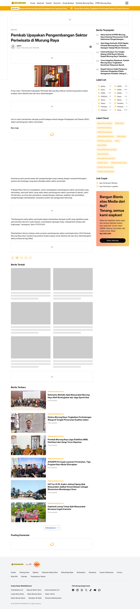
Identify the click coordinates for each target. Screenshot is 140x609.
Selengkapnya (50, 528)
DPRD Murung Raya (103, 3)
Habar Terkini (50, 594)
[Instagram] (77, 590)
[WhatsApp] (12, 257)
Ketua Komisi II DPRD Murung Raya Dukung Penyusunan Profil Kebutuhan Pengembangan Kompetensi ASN (114, 37)
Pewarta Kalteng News (53, 598)
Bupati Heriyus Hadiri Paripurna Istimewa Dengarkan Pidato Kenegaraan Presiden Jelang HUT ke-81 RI (115, 71)
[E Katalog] (28, 564)
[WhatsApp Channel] (99, 590)
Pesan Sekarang (113, 240)
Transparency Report (38, 576)
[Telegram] (26, 257)
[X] (21, 257)
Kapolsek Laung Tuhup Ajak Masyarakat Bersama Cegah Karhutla (66, 507)
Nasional (40, 3)
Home (32, 3)
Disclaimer (92, 572)
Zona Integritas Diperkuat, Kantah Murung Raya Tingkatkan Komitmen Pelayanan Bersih (115, 62)
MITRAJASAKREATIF (22, 603)
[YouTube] (95, 590)
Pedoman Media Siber (50, 572)
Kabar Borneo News (18, 598)
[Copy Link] (30, 257)
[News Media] (36, 564)
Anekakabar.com (17, 590)
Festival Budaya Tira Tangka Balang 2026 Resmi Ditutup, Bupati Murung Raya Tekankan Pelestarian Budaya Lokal (114, 54)
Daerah (49, 3)
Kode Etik (14, 576)
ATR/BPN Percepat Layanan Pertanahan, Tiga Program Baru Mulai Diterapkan (69, 463)
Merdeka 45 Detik (35, 598)
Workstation (81, 572)
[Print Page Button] (90, 47)
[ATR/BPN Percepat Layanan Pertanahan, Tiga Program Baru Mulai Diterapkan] (28, 467)
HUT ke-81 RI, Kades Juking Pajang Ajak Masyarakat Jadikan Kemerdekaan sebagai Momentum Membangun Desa (68, 486)
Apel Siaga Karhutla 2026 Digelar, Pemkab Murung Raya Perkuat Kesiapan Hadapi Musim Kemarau (115, 45)
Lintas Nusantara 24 (52, 590)
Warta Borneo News (34, 594)
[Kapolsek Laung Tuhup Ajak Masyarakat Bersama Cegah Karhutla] (28, 512)
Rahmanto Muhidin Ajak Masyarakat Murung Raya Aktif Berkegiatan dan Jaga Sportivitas (69, 396)
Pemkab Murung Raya (85, 3)
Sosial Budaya (68, 3)
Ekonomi (57, 3)
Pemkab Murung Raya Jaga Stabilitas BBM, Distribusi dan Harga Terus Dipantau (68, 440)
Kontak (13, 572)
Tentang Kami (24, 572)
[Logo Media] (17, 564)
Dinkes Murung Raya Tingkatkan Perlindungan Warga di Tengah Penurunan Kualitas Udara (82, 8)
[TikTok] (90, 590)
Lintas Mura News (17, 594)
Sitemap (24, 576)
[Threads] (81, 590)
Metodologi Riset (67, 572)
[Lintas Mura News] (19, 3)
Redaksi (35, 572)
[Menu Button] (127, 3)
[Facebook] (17, 257)
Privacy (119, 572)
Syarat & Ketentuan (106, 572)
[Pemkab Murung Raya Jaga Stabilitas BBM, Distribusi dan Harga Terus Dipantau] (28, 445)
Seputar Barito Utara (34, 590)
